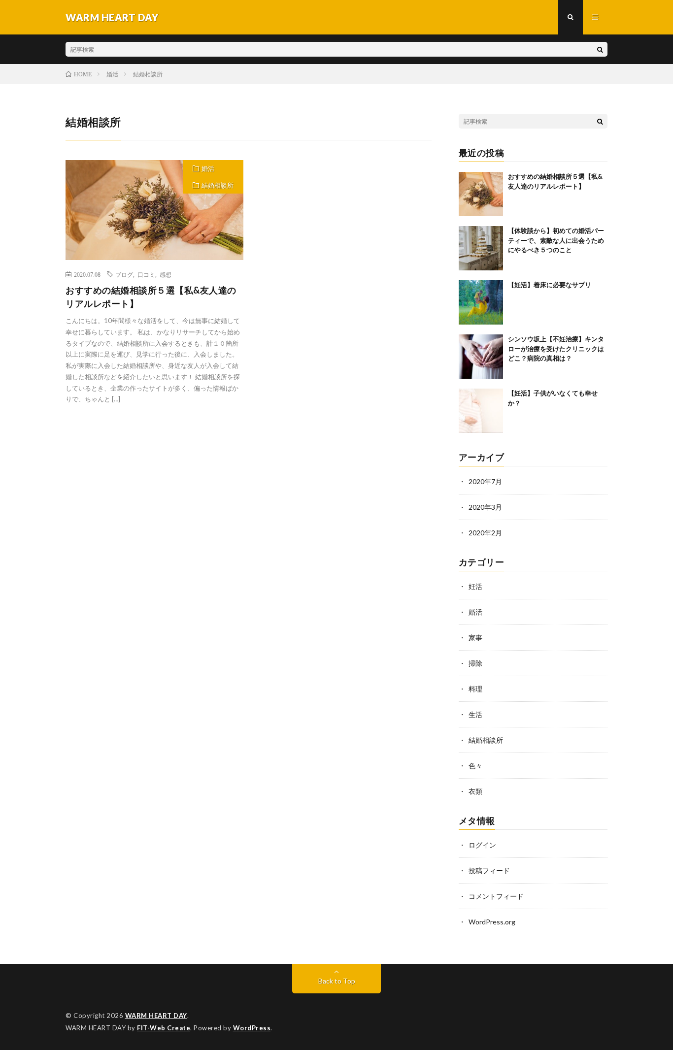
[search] (600, 49)
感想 (165, 274)
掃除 (475, 663)
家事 (475, 637)
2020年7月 (485, 481)
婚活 (208, 168)
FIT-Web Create (163, 1028)
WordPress (252, 1028)
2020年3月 (485, 507)
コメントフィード (496, 896)
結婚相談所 (218, 185)
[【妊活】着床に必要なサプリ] (481, 302)
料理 (475, 689)
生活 (475, 714)
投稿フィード (489, 870)
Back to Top (336, 981)
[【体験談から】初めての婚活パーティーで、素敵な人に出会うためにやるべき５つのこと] (481, 248)
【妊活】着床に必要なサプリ (549, 285)
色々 (475, 765)
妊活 (475, 586)
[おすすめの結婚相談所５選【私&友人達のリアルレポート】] (481, 194)
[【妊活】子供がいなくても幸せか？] (481, 411)
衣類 (475, 791)
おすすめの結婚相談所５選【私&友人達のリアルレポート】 (151, 297)
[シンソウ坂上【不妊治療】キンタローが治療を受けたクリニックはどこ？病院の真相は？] (481, 356)
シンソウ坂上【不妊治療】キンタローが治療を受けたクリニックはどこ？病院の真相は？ (556, 348)
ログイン (482, 845)
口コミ (146, 274)
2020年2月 (485, 532)
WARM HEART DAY (156, 1015)
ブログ (124, 274)
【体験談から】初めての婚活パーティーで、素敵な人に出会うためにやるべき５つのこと (556, 240)
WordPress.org (492, 922)
